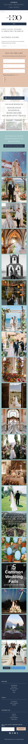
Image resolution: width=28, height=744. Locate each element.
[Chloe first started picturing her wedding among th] (14, 498)
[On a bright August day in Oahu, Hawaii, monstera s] (14, 447)
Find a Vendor (8, 4)
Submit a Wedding (14, 7)
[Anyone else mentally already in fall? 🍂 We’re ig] (14, 369)
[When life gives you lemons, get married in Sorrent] (14, 344)
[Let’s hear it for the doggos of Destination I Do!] (14, 189)
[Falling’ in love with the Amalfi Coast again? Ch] (14, 627)
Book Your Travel (19, 4)
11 (4, 81)
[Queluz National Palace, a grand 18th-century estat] (14, 421)
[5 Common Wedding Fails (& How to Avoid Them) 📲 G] (14, 575)
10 (5, 79)
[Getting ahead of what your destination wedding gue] (14, 524)
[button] (10, 733)
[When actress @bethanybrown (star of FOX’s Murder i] (14, 292)
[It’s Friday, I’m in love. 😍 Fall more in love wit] (14, 652)
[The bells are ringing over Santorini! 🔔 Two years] (14, 266)
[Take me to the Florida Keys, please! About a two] (14, 318)
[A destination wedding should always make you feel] (14, 215)
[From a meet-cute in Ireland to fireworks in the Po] (14, 601)
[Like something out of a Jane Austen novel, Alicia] (14, 472)
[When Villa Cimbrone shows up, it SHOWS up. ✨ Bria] (14, 241)
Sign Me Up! (21, 728)
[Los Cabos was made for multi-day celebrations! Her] (14, 164)
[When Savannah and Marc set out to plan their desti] (14, 395)
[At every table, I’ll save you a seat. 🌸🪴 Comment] (14, 549)
